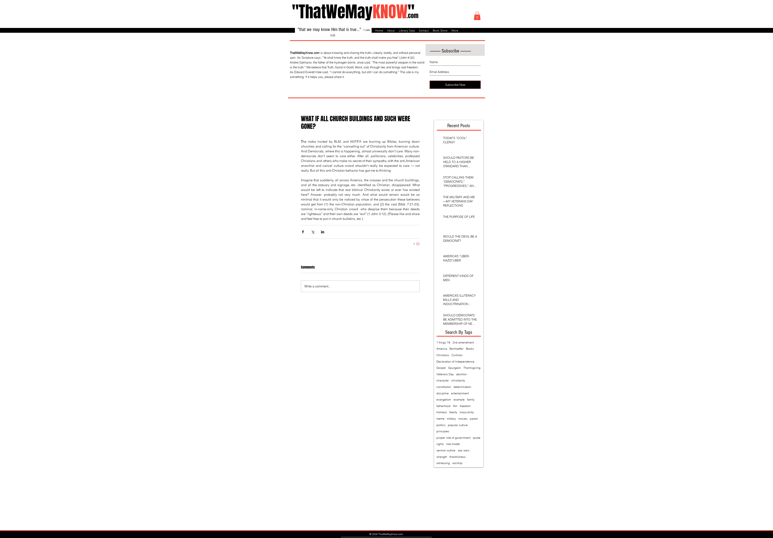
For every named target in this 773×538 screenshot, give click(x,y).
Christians (442, 355)
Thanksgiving (472, 368)
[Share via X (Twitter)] (313, 232)
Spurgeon (454, 368)
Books (470, 348)
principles (442, 431)
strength (441, 457)
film (455, 406)
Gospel (441, 368)
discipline (442, 393)
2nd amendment (463, 342)
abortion (461, 374)
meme (440, 418)
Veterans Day (445, 374)
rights (440, 444)
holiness (441, 412)
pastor (474, 418)
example (459, 399)
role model (453, 444)
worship (457, 463)
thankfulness (458, 457)
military (451, 418)
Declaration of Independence (455, 361)
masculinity (467, 412)
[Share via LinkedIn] (322, 232)
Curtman (457, 355)
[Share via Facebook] (303, 232)
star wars (463, 450)
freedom (465, 406)
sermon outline (445, 450)
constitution (443, 387)
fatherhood (443, 406)
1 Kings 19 (443, 342)
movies (462, 418)
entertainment (460, 393)
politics (440, 425)
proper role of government (453, 438)
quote (476, 438)
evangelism (443, 399)
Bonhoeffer (457, 348)
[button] (477, 16)
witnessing (443, 463)
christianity (458, 380)
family (470, 399)
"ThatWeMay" (353, 12)
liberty (453, 412)
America (441, 348)
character (442, 380)
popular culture (458, 425)
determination (462, 387)
